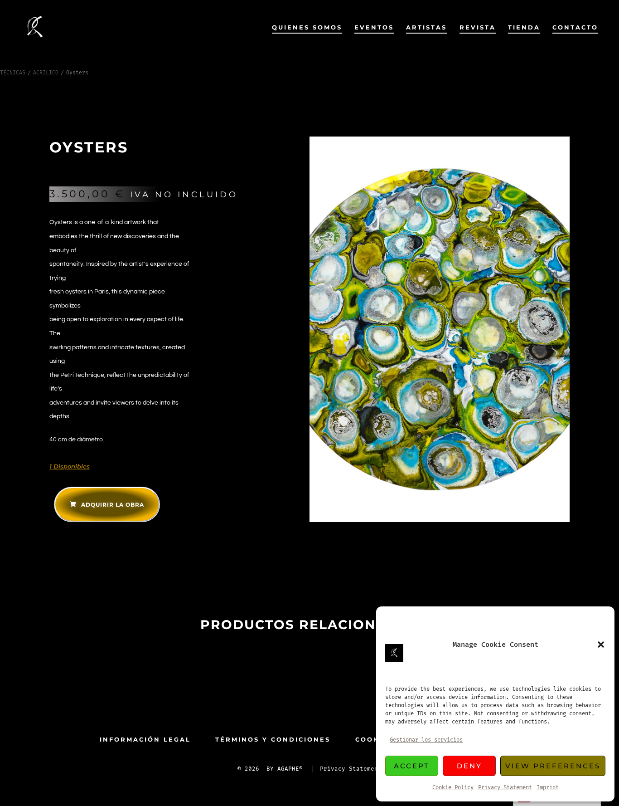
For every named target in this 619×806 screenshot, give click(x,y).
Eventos (374, 27)
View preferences (552, 766)
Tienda (524, 27)
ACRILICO (45, 73)
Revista (477, 27)
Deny (469, 766)
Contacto (575, 27)
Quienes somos (307, 27)
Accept (412, 766)
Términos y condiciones (272, 739)
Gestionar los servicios (426, 740)
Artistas (426, 27)
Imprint (548, 787)
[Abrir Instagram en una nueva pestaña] (324, 702)
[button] (600, 644)
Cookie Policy (453, 787)
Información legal (145, 739)
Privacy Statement (505, 787)
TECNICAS (12, 73)
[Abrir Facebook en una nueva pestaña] (295, 702)
